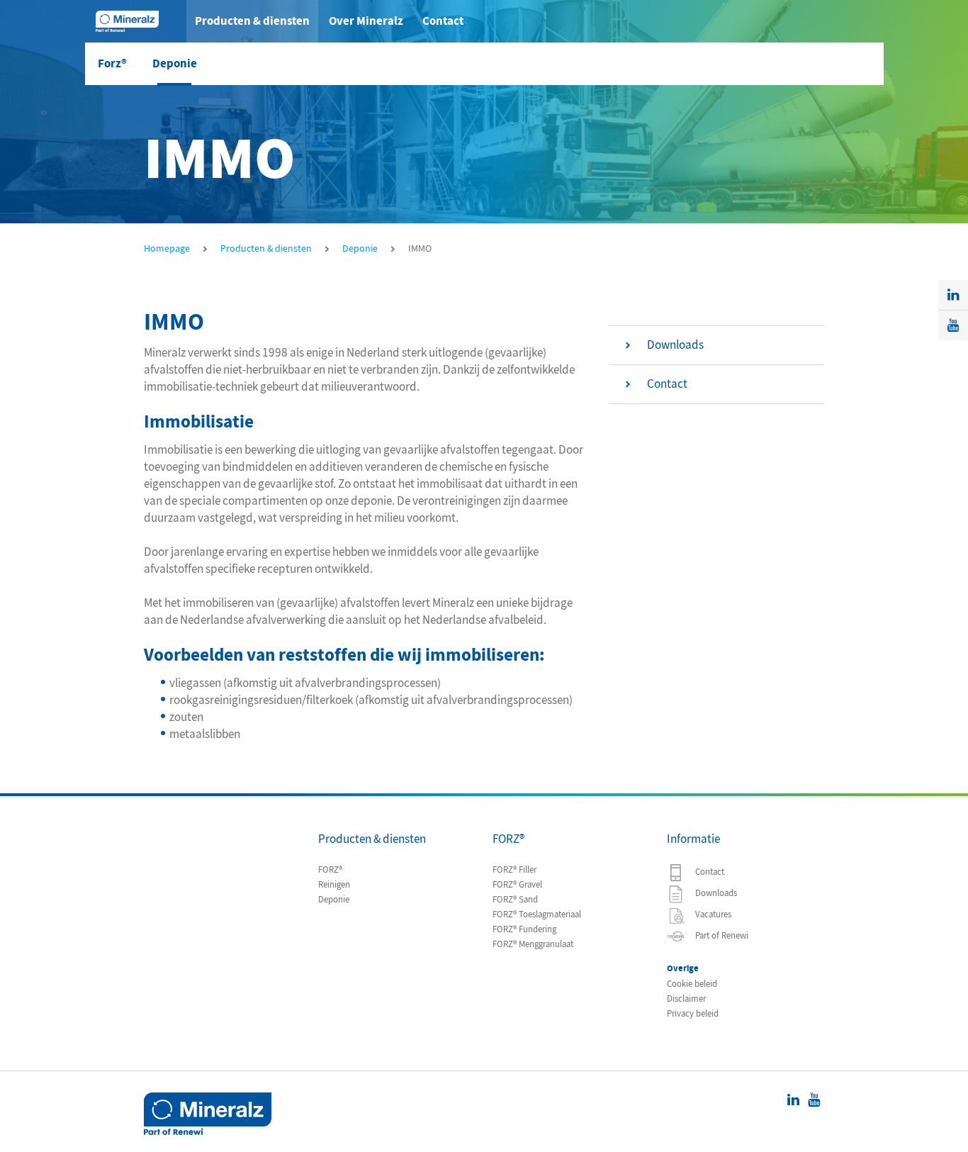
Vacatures (712, 914)
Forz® (112, 63)
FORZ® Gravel (517, 884)
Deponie (174, 63)
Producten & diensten (252, 21)
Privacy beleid (693, 1013)
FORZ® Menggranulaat (533, 944)
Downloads (715, 893)
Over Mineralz (366, 21)
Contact (442, 21)
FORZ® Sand (515, 899)
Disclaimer (686, 999)
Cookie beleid (692, 984)
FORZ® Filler (514, 870)
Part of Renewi (720, 935)
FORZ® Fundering (524, 929)
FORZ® (330, 870)
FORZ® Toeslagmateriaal (537, 914)
